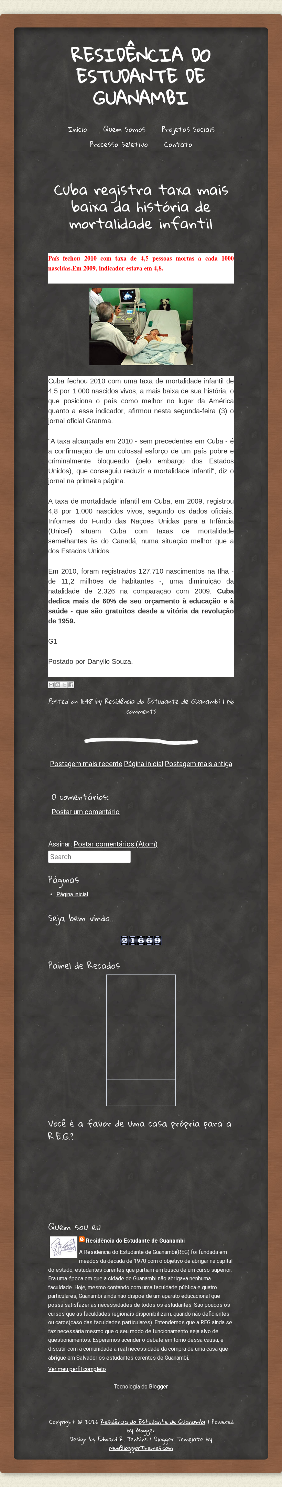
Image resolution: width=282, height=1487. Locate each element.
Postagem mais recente (86, 764)
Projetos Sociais (188, 129)
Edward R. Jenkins (123, 1439)
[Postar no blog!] (57, 684)
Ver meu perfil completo (77, 1369)
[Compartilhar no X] (64, 684)
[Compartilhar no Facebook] (70, 684)
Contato (178, 144)
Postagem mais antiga (198, 764)
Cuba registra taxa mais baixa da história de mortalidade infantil (141, 206)
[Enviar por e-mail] (51, 684)
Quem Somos (124, 129)
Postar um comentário (86, 812)
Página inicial (143, 764)
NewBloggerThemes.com (141, 1447)
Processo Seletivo (119, 144)
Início (77, 129)
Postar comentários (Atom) (116, 844)
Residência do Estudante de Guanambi (141, 76)
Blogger (158, 1386)
